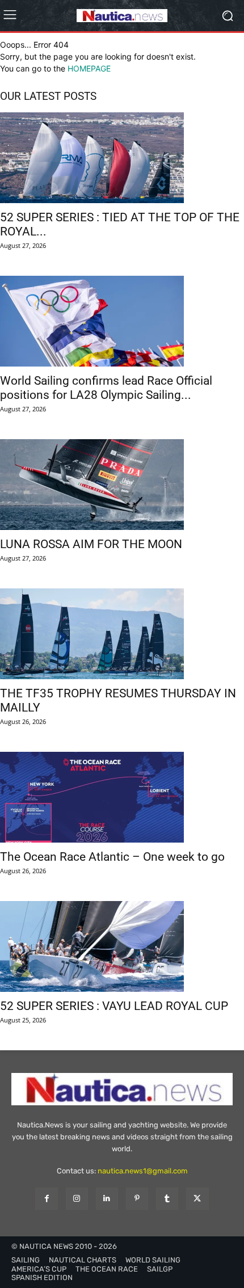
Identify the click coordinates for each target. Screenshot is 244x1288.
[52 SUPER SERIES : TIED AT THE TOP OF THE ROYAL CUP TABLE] (122, 157)
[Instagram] (77, 1199)
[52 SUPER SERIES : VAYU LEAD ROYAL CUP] (122, 946)
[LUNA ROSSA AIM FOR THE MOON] (122, 484)
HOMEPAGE (89, 68)
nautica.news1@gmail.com (143, 1171)
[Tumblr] (167, 1199)
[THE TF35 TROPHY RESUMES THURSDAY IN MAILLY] (122, 633)
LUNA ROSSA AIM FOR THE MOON (91, 544)
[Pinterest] (137, 1199)
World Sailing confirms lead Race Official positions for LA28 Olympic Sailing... (106, 388)
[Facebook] (46, 1199)
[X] (197, 1199)
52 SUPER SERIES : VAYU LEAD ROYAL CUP (114, 1006)
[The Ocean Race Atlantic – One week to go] (122, 797)
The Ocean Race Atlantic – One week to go (112, 857)
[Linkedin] (107, 1199)
